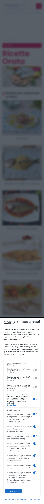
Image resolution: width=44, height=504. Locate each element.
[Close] (39, 322)
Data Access (22, 499)
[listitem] (22, 364)
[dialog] (22, 410)
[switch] (35, 370)
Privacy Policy (35, 499)
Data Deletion (9, 499)
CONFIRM (13, 491)
